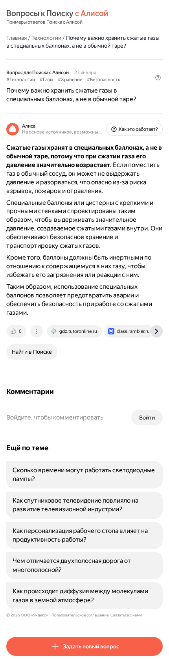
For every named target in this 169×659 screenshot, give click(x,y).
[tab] (17, 331)
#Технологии (20, 79)
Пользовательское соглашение (79, 615)
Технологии (46, 38)
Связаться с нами (126, 615)
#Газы (46, 79)
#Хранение (70, 79)
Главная (16, 38)
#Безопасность (103, 79)
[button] (158, 77)
